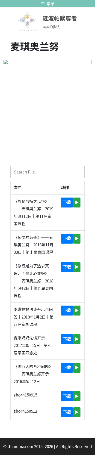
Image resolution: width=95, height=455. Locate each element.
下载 (67, 202)
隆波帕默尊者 (59, 18)
